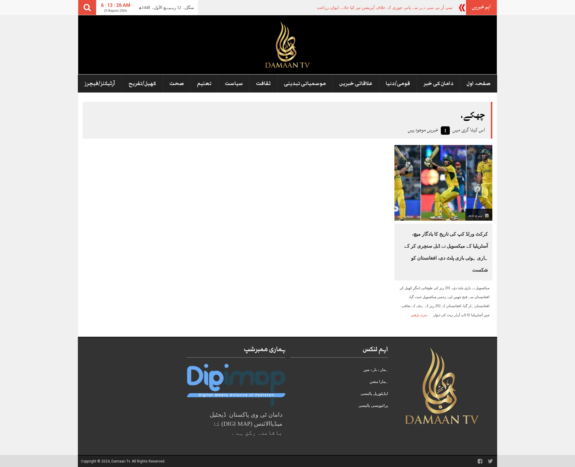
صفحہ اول (479, 83)
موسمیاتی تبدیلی (305, 83)
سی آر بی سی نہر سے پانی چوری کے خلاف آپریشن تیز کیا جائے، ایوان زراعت (385, 7)
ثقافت (263, 83)
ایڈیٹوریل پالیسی (374, 393)
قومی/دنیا (398, 83)
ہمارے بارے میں (375, 369)
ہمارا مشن (379, 381)
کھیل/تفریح (142, 83)
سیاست (234, 83)
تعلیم (204, 83)
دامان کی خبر (438, 83)
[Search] (87, 7)
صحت (177, 83)
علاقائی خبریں (356, 83)
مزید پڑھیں (419, 315)
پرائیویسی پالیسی (373, 405)
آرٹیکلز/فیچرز (99, 83)
